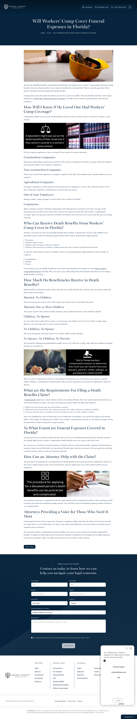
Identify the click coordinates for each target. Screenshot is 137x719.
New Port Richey (82, 678)
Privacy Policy (72, 701)
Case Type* (34, 599)
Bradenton (80, 675)
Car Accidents (57, 671)
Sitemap (80, 701)
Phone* (33, 590)
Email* (71, 590)
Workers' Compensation (60, 688)
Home (43, 33)
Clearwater (80, 671)
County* (72, 599)
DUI (54, 678)
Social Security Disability (61, 685)
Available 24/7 (103, 7)
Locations (88, 7)
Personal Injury (58, 668)
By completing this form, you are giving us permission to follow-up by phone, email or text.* (61, 638)
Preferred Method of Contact (40, 608)
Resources (38, 681)
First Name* (35, 581)
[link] (118, 7)
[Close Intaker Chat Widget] (130, 648)
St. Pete (96, 671)
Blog (49, 33)
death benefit (30, 399)
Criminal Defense (58, 675)
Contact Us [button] (129, 717)
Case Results (39, 678)
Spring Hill (97, 668)
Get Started (68, 645)
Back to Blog (30, 547)
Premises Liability (58, 681)
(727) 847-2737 (100, 712)
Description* (35, 618)
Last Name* (73, 581)
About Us (38, 671)
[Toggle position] (126, 648)
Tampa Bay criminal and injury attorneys (50, 98)
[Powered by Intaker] (121, 703)
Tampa (79, 668)
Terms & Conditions (60, 701)
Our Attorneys (39, 675)
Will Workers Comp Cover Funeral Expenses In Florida (74, 33)
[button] (130, 7)
